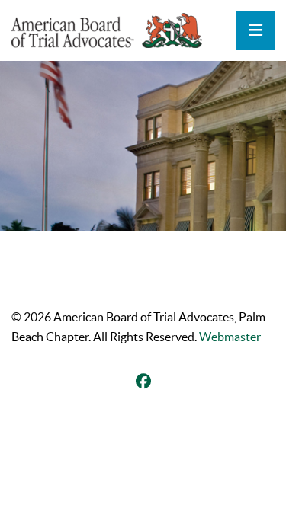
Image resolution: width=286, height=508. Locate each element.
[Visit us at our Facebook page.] (143, 381)
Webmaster (230, 336)
